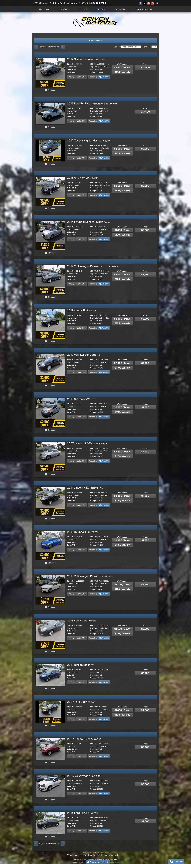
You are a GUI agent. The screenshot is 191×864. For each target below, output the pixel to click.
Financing (93, 77)
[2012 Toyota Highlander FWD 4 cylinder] (50, 150)
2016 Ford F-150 (92, 103)
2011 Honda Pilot (81, 310)
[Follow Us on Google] (152, 3)
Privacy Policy (104, 852)
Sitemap (99, 859)
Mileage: (93, 72)
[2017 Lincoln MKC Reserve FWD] (50, 501)
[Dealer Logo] (95, 22)
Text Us (105, 77)
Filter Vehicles (96, 40)
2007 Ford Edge (81, 701)
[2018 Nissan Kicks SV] (50, 674)
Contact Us (96, 852)
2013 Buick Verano (81, 620)
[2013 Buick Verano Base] (50, 634)
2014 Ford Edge (82, 813)
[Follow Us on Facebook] (140, 3)
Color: (69, 69)
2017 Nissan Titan (87, 59)
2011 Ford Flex (82, 177)
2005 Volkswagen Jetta (84, 776)
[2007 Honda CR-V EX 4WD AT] (50, 749)
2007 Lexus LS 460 (87, 443)
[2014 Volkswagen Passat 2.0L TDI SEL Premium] (50, 279)
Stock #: (70, 64)
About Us (89, 852)
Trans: (92, 69)
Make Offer (81, 77)
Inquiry (71, 77)
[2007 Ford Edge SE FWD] (50, 712)
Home (84, 852)
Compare (51, 90)
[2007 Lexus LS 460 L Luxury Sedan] (50, 457)
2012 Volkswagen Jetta (83, 354)
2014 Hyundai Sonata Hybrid (88, 221)
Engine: (93, 67)
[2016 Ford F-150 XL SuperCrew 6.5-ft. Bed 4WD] (50, 113)
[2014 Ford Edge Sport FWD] (50, 823)
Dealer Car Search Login (80, 859)
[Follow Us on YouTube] (148, 3)
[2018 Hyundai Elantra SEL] (50, 545)
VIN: (91, 64)
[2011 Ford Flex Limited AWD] (50, 191)
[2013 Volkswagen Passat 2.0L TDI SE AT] (50, 590)
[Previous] (36, 47)
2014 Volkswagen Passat (93, 266)
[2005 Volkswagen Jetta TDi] (50, 786)
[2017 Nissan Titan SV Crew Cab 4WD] (50, 72)
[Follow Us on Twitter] (144, 3)
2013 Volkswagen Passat (90, 576)
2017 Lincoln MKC (85, 487)
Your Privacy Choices (108, 859)
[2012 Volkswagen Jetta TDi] (50, 368)
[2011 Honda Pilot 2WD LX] (50, 324)
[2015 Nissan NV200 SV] (50, 412)
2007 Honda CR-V (84, 739)
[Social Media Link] (156, 3)
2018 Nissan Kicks (80, 664)
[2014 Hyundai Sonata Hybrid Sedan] (50, 235)
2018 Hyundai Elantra (82, 532)
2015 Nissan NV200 (81, 399)
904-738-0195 (98, 3)
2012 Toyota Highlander (89, 140)
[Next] (63, 47)
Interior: (70, 67)
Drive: (69, 72)
